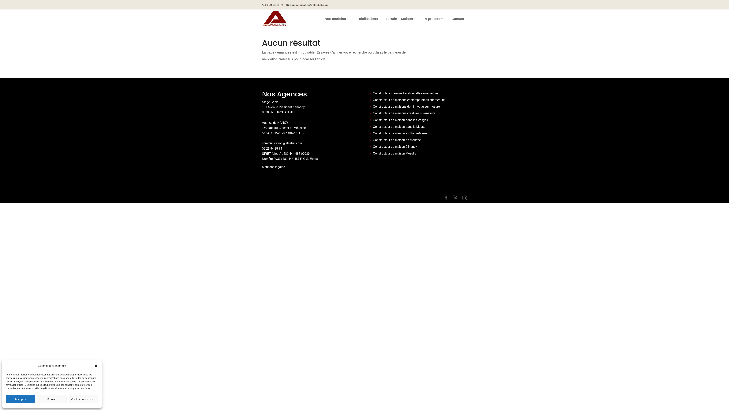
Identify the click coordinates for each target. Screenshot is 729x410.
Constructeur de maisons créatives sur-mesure (404, 113)
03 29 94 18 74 (272, 148)
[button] (96, 366)
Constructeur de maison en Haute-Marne (400, 133)
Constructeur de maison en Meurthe (397, 140)
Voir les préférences (83, 399)
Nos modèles (335, 19)
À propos (432, 19)
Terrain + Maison (399, 19)
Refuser (52, 399)
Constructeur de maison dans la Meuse (399, 126)
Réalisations (368, 19)
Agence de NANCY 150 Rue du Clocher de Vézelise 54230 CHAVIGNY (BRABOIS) (284, 128)
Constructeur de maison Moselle (394, 153)
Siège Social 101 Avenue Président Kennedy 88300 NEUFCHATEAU (283, 107)
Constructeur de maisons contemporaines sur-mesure (409, 100)
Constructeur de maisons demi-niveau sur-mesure (406, 106)
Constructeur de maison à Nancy (395, 146)
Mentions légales (273, 167)
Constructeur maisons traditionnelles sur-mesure (405, 93)
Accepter (20, 399)
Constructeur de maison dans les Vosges (400, 120)
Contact (457, 19)
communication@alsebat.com (282, 143)
